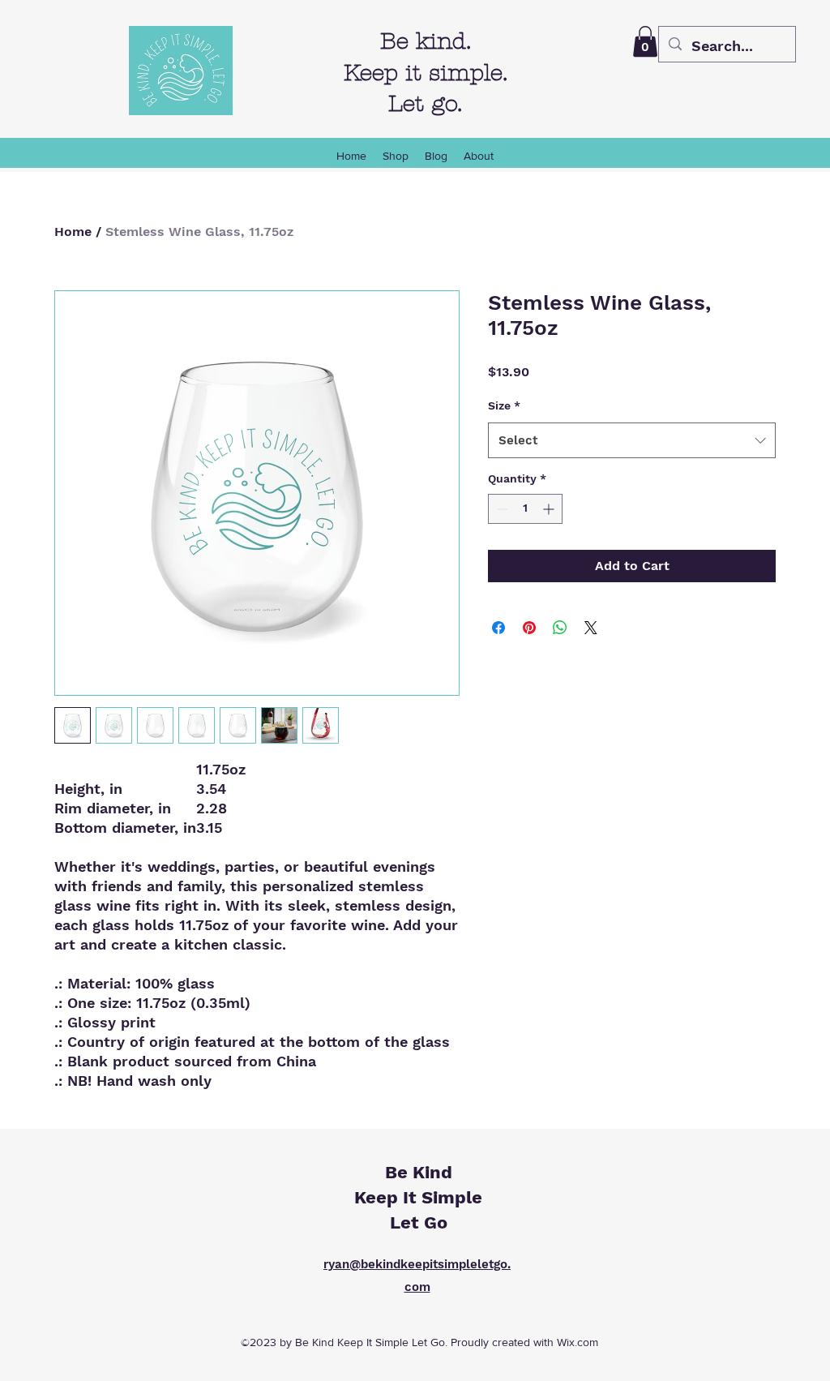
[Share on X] (591, 627)
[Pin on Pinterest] (529, 627)
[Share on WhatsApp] (560, 627)
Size (504, 405)
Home (73, 231)
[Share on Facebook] (498, 627)
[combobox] (632, 440)
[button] (645, 41)
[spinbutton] (525, 509)
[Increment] (550, 509)
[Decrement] (500, 509)
